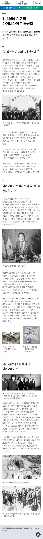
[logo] (6, 3)
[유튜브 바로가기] (38, 534)
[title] (21, 3)
